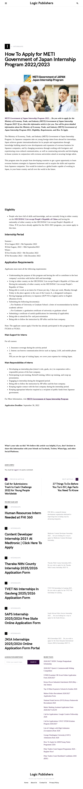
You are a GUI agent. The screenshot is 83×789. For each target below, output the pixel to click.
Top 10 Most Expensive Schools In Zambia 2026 (60, 689)
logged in (17, 470)
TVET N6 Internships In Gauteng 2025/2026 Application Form (22, 593)
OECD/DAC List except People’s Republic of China (36, 219)
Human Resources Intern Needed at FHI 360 (23, 515)
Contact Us (43, 783)
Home (26, 783)
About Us (34, 783)
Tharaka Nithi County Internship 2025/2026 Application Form (21, 568)
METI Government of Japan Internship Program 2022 (27, 118)
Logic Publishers (41, 3)
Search (33, 662)
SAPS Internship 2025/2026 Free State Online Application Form (23, 618)
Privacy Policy (54, 783)
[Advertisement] (41, 22)
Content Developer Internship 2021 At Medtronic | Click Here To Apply (23, 541)
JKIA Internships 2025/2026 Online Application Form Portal (22, 643)
